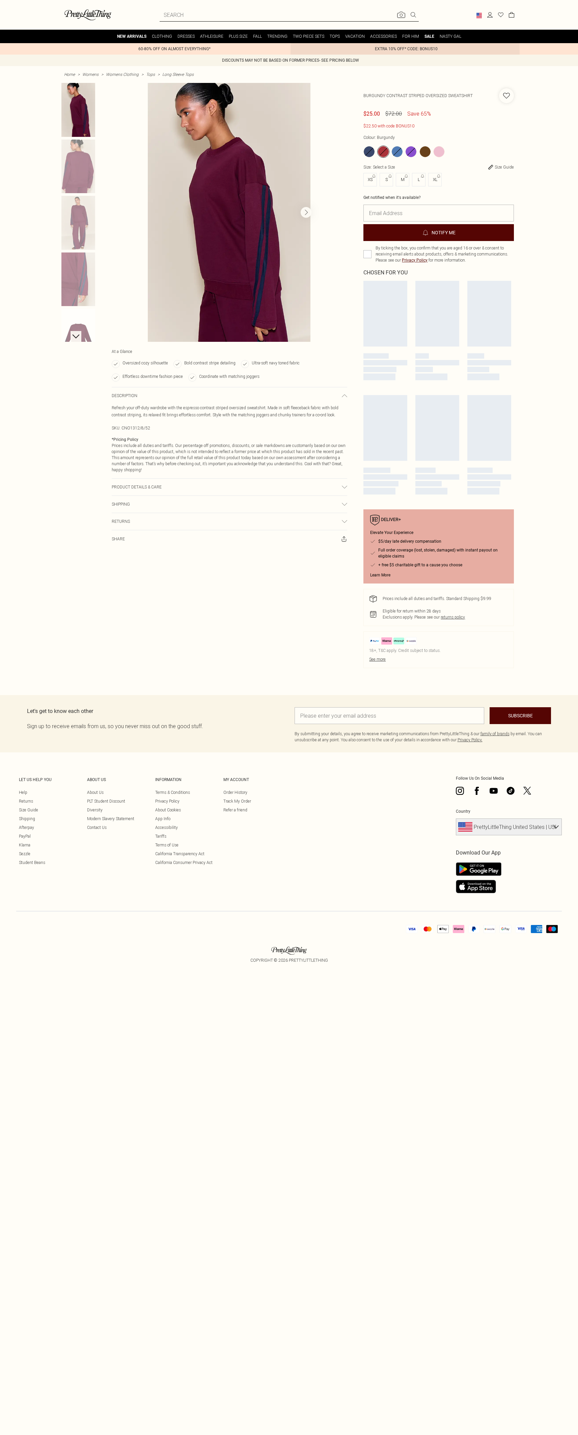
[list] (229, 212)
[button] (479, 15)
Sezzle (24, 853)
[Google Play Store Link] (478, 869)
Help (23, 792)
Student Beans (32, 862)
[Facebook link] (477, 791)
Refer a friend (235, 809)
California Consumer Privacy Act (184, 862)
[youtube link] (494, 791)
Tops (150, 74)
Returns (26, 801)
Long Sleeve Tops (178, 74)
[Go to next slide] (306, 212)
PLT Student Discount (106, 801)
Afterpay (26, 827)
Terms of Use (166, 844)
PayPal (25, 836)
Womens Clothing (122, 74)
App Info (162, 818)
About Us (95, 792)
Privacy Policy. (470, 739)
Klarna (24, 844)
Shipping (27, 818)
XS (370, 179)
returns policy (453, 617)
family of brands (495, 733)
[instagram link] (460, 791)
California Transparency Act (179, 853)
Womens (90, 74)
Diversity (95, 809)
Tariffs (160, 836)
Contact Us (97, 827)
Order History (235, 792)
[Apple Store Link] (478, 886)
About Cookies (168, 809)
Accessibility (166, 827)
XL (435, 179)
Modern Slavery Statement (110, 818)
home (69, 74)
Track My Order (237, 801)
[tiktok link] (510, 791)
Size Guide (28, 809)
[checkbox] (367, 254)
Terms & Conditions (172, 792)
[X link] (527, 791)
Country (463, 811)
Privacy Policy (415, 260)
